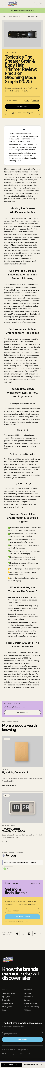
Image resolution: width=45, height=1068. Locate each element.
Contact (27, 1000)
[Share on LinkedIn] (29, 933)
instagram (13, 1054)
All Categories (7, 1007)
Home (4, 16)
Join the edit (22, 1039)
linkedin (22, 1054)
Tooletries (13, 16)
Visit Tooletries (21, 106)
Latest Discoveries (8, 993)
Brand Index (6, 1000)
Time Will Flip (8, 826)
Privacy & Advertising (31, 1007)
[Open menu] (4, 4)
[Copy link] (40, 933)
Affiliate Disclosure (30, 1003)
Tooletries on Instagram (24, 113)
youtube (31, 1054)
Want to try (24, 712)
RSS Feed (27, 1010)
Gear (7, 739)
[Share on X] (23, 933)
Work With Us (28, 997)
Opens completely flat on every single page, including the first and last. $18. (22, 780)
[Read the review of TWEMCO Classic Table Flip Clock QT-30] (22, 808)
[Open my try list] (36, 4)
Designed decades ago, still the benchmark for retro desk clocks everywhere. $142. (22, 836)
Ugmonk (6, 769)
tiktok (4, 1054)
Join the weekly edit (22, 917)
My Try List (6, 997)
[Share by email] (34, 933)
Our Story (27, 993)
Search (4, 1010)
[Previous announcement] (3, 10)
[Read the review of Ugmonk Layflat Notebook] (22, 751)
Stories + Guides (8, 1003)
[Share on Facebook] (17, 933)
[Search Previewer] (41, 4)
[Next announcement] (42, 10)
